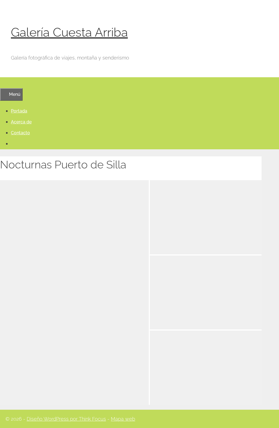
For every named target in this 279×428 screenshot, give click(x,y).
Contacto (20, 132)
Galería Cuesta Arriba (69, 32)
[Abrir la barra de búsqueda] (3, 82)
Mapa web (123, 419)
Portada (19, 111)
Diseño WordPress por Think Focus (66, 419)
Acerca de (21, 121)
